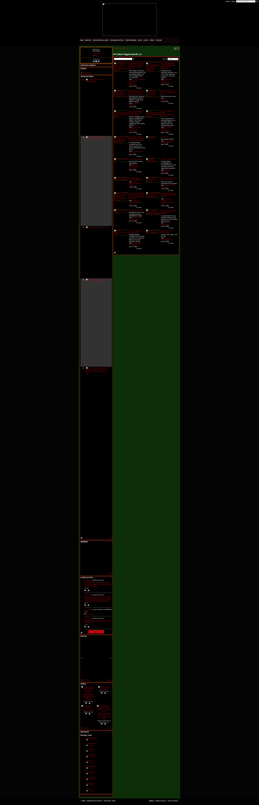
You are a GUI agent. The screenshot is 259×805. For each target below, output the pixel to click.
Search (257, 1)
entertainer (164, 200)
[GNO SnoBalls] (83, 775)
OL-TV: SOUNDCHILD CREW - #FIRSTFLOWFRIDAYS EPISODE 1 (168, 113)
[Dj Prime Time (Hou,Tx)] (87, 568)
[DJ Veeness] (107, 546)
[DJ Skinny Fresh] (83, 758)
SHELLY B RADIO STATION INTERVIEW (135, 179)
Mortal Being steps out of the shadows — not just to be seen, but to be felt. (104, 715)
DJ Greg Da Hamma (92, 743)
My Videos (124, 48)
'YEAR (139, 217)
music (166, 141)
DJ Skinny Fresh (90, 754)
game (136, 103)
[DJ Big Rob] (83, 568)
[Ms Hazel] (83, 792)
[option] (96, 658)
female (137, 200)
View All (109, 538)
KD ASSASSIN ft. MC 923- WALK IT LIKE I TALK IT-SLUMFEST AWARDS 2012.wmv (137, 66)
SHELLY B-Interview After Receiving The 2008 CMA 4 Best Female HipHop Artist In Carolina (137, 195)
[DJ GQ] (102, 568)
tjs (137, 165)
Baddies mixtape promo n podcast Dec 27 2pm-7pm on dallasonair (88, 696)
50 (133, 103)
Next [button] (110, 658)
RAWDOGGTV (165, 171)
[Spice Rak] (83, 557)
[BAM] (97, 568)
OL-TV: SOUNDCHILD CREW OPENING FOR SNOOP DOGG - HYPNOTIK (168, 66)
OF (165, 170)
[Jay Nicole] (92, 563)
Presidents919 (165, 142)
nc (133, 200)
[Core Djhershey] (107, 568)
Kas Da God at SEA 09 (136, 159)
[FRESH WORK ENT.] (83, 769)
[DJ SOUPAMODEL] (92, 568)
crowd (170, 79)
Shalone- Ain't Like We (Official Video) (167, 231)
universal (172, 185)
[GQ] (87, 557)
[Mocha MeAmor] (107, 557)
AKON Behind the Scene (136, 210)
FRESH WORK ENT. (92, 766)
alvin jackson (88, 580)
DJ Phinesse (89, 749)
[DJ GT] (97, 557)
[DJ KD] (92, 552)
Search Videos (134, 59)
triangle (171, 141)
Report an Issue (161, 801)
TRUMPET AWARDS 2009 (169, 159)
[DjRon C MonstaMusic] (97, 563)
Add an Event (87, 73)
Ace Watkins (88, 609)
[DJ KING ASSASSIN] (107, 552)
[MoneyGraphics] (102, 563)
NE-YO (135, 217)
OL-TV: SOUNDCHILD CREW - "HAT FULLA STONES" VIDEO (135, 113)
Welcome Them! (90, 614)
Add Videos (86, 728)
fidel (166, 223)
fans (166, 127)
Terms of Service (173, 801)
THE (168, 170)
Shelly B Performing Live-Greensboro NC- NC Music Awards (169, 195)
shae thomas (133, 153)
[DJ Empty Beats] (102, 552)
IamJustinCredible (91, 777)
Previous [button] (82, 658)
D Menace (132, 105)
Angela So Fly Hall (91, 738)
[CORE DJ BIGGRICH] (97, 552)
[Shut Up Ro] (107, 563)
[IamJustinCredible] (83, 780)
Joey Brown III (90, 783)
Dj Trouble (89, 760)
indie (134, 127)
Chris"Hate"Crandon (167, 240)
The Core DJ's (97, 801)
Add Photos (86, 680)
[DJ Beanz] (87, 552)
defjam (167, 185)
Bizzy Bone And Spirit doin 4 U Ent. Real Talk (169, 179)
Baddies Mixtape (104, 689)
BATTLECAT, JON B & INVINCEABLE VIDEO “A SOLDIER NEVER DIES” (136, 138)
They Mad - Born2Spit (88, 710)
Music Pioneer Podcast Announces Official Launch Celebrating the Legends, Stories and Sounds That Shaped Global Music (97, 599)
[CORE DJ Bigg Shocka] (83, 552)
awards (170, 127)
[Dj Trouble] (83, 763)
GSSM (91, 701)
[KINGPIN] (87, 563)
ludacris (169, 238)
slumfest (142, 79)
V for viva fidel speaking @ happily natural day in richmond (169, 212)
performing (168, 199)
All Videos (116, 48)
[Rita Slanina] (83, 563)
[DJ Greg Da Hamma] (83, 746)
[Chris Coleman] (97, 546)
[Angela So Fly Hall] (83, 741)
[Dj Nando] (102, 557)
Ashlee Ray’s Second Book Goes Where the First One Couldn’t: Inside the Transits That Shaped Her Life (97, 584)
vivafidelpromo (165, 224)
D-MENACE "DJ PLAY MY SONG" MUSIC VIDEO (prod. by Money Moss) (137, 92)
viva (169, 223)
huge (166, 79)
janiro (134, 165)
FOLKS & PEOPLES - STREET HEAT (135, 231)
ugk (134, 243)
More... (96, 632)
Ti (165, 238)
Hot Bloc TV (164, 137)
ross (168, 98)
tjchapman (136, 151)
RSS (82, 538)
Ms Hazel (89, 788)
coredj (141, 151)
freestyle (138, 127)
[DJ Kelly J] (83, 546)
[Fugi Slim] (92, 546)
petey (134, 182)
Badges (151, 801)
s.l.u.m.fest (136, 79)
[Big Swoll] (102, 546)
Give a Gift (91, 739)
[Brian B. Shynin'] (92, 557)
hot (165, 98)
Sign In (233, 1)
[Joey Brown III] (83, 786)
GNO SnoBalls (90, 771)
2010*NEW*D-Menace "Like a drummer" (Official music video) (169, 92)
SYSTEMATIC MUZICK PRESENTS (133, 82)
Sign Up (228, 1)
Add (177, 48)
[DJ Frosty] (87, 546)
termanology (139, 243)
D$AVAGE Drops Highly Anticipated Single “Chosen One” (97, 621)
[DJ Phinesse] (83, 752)
